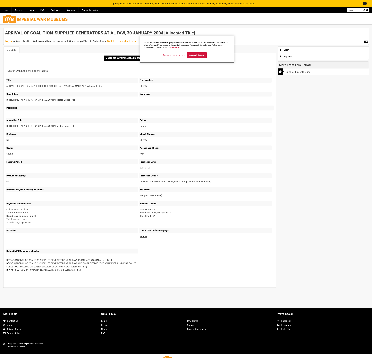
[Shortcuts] (366, 41)
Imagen (21, 346)
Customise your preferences (174, 55)
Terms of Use (13, 333)
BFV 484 (10, 269)
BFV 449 (10, 260)
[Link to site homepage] (35, 19)
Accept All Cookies (196, 55)
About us (11, 325)
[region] (187, 49)
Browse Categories (90, 10)
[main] (186, 159)
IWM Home (55, 10)
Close (365, 3)
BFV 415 (10, 263)
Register (18, 10)
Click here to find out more (122, 41)
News (31, 10)
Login (286, 49)
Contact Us (12, 320)
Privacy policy (174, 47)
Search (367, 10)
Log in (5, 10)
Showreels (71, 10)
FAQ (42, 10)
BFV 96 (143, 236)
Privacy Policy (14, 329)
